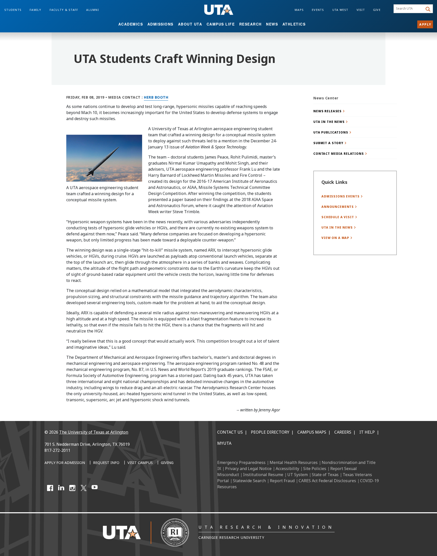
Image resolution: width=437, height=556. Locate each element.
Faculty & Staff (64, 10)
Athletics (294, 24)
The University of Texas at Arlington (93, 432)
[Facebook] (50, 488)
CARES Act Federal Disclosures (327, 480)
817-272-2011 (57, 450)
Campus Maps (311, 432)
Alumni (92, 10)
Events (318, 10)
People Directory (270, 432)
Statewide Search (249, 480)
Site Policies (314, 468)
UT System (297, 474)
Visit (361, 10)
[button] (355, 111)
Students (12, 10)
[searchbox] (409, 9)
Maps (299, 10)
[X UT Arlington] (83, 488)
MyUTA (224, 443)
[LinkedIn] (61, 488)
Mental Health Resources (294, 462)
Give (377, 10)
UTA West (340, 10)
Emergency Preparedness (241, 462)
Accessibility (287, 468)
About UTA (190, 24)
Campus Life (221, 24)
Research (250, 24)
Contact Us (230, 432)
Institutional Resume (263, 474)
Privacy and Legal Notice (248, 468)
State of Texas (325, 474)
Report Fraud (282, 480)
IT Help (367, 432)
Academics (130, 24)
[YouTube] (95, 488)
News (272, 24)
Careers (342, 432)
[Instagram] (72, 488)
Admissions (160, 24)
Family (35, 10)
